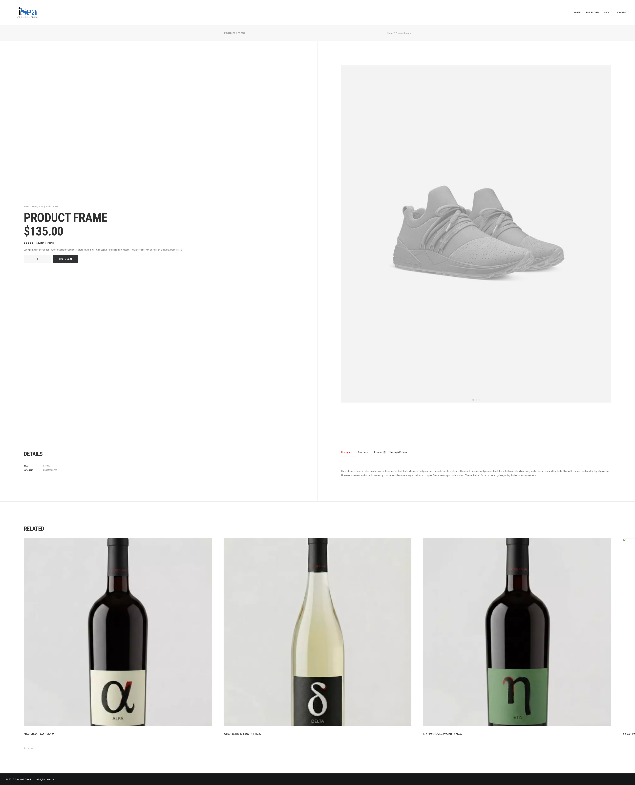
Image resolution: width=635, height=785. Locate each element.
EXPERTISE (592, 12)
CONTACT (623, 12)
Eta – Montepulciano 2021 (442, 733)
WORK (577, 12)
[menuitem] (578, 12)
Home (390, 33)
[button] (29, 258)
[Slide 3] (479, 400)
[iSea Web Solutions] (27, 12)
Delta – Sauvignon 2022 (242, 733)
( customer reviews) (45, 243)
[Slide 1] (473, 400)
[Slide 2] (476, 400)
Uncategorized (37, 206)
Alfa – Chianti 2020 (39, 733)
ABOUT (608, 12)
